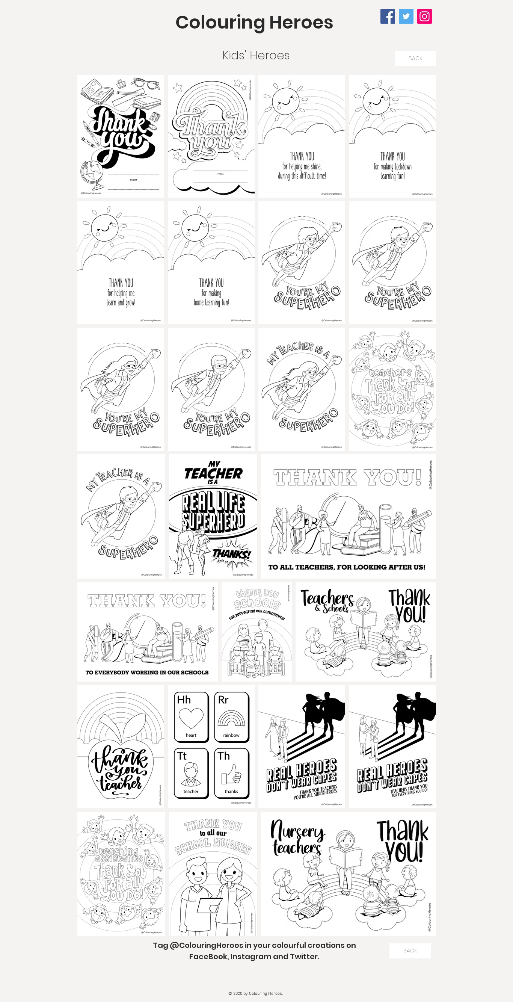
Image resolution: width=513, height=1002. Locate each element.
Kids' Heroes (256, 55)
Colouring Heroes (254, 22)
